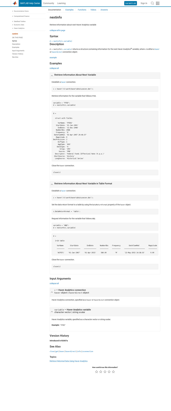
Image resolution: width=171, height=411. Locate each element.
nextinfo (15, 34)
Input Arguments (18, 51)
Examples (15, 47)
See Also (15, 57)
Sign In (144, 3)
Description (16, 44)
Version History (17, 54)
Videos (93, 10)
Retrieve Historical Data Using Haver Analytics (69, 361)
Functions (82, 10)
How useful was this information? (105, 367)
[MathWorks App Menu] (157, 3)
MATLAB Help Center (30, 3)
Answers (104, 10)
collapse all (54, 68)
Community (48, 3)
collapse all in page (57, 30)
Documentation (54, 10)
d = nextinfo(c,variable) (61, 41)
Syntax (14, 41)
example (53, 57)
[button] (152, 3)
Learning (61, 3)
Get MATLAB (130, 3)
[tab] (105, 76)
